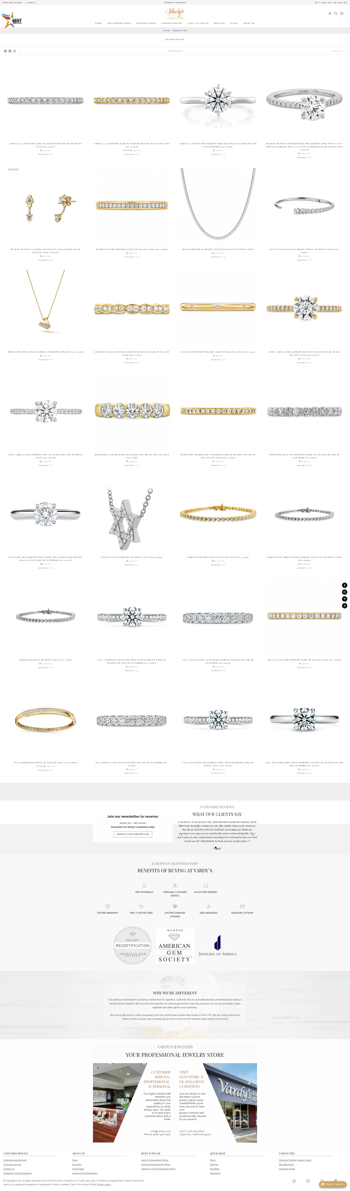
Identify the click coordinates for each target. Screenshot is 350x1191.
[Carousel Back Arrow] (181, 835)
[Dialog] (144, 885)
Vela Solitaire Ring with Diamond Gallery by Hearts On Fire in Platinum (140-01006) (304, 764)
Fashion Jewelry (171, 23)
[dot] (213, 847)
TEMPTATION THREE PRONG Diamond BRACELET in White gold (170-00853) (304, 558)
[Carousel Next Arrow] (252, 835)
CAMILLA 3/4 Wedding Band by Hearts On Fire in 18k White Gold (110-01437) (45, 145)
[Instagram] (344, 592)
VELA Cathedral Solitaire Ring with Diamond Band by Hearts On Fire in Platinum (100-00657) (131, 661)
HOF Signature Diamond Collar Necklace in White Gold (218, 249)
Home (98, 23)
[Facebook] (344, 585)
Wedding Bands (146, 23)
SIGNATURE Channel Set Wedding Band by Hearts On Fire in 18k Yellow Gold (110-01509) (218, 456)
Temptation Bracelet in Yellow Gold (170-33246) (218, 557)
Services (219, 23)
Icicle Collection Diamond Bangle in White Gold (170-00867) (304, 250)
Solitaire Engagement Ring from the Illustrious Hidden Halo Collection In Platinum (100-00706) (45, 558)
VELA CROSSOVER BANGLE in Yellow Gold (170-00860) (46, 762)
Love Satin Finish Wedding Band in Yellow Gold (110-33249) (218, 352)
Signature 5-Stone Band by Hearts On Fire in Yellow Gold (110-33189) (132, 456)
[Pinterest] (344, 599)
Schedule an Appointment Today (114, 1180)
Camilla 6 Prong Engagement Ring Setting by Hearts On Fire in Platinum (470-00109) (218, 145)
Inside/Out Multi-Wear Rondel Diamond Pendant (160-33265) (45, 352)
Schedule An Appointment (175, 3)
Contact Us (31, 3)
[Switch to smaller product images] (10, 51)
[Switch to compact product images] (14, 51)
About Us (249, 23)
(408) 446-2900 (15, 3)
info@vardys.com (161, 1131)
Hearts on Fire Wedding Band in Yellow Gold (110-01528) (132, 249)
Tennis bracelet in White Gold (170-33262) (45, 660)
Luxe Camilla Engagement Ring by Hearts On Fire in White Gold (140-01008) (45, 456)
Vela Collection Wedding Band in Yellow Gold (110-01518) (304, 660)
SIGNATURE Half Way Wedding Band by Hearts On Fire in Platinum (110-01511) (304, 456)
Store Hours (138, 1180)
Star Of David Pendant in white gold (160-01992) (132, 557)
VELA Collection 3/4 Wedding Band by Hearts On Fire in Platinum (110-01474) (218, 661)
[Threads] (344, 605)
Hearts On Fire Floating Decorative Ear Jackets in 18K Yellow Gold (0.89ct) (46, 250)
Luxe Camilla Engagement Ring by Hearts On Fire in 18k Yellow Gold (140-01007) (304, 353)
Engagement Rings (119, 23)
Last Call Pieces (198, 23)
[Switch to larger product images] (5, 51)
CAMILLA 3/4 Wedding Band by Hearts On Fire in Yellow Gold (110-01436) (131, 145)
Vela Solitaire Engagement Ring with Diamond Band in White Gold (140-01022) (218, 764)
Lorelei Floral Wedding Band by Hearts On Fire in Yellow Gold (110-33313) (131, 353)
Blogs (234, 23)
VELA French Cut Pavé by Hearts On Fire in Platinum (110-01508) (131, 764)
